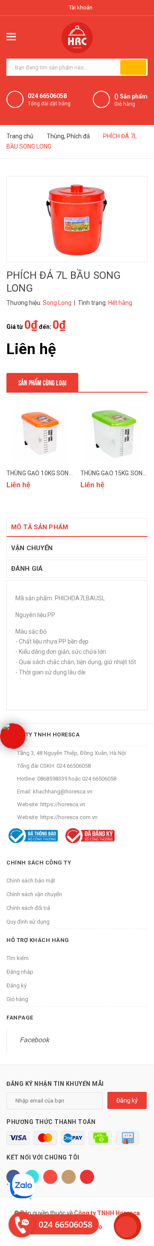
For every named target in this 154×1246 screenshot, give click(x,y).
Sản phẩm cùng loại (42, 382)
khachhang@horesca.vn (62, 791)
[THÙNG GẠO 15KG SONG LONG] (114, 433)
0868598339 (52, 778)
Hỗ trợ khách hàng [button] (37, 940)
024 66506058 (47, 95)
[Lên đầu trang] (126, 1226)
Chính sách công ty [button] (38, 862)
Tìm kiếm (17, 958)
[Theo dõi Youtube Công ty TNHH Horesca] (87, 1177)
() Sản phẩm (131, 100)
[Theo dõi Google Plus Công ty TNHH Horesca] (50, 1177)
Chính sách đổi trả (28, 908)
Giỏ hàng (17, 999)
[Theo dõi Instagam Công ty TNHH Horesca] (69, 1177)
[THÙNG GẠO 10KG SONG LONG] (40, 433)
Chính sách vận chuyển (34, 894)
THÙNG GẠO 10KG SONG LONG (47, 473)
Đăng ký (16, 985)
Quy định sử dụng (28, 921)
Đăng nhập (19, 972)
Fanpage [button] (19, 1017)
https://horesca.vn (62, 804)
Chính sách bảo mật (30, 880)
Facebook (34, 1040)
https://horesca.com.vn (69, 817)
